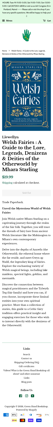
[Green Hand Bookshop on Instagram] (26, 396)
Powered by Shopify (26, 410)
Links (26, 378)
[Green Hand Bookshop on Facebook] (20, 396)
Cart (49, 20)
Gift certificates (26, 366)
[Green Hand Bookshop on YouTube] (32, 396)
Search (26, 354)
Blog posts (26, 382)
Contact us (26, 358)
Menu (9, 20)
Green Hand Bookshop (36, 406)
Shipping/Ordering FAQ (26, 362)
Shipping (7, 182)
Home (4, 51)
